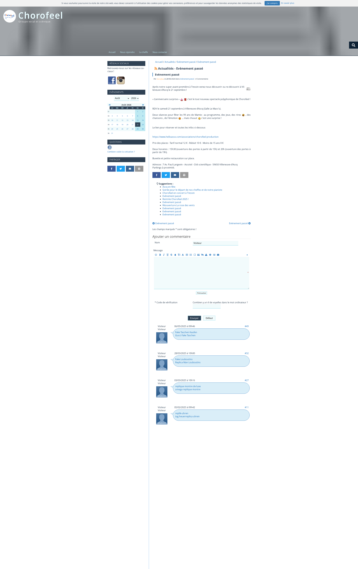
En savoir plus (287, 3)
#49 (247, 326)
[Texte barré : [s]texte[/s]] (171, 255)
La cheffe (143, 52)
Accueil (112, 52)
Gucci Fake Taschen (185, 335)
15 (137, 120)
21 (132, 124)
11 (117, 120)
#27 (247, 380)
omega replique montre (187, 389)
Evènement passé (187, 79)
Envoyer (194, 318)
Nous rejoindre (127, 52)
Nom (157, 242)
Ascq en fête (168, 186)
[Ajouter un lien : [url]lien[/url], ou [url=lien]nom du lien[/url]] (210, 255)
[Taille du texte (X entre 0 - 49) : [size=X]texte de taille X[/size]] (179, 255)
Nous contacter (160, 52)
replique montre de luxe (188, 386)
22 (137, 124)
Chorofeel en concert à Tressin (178, 192)
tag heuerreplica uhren (187, 416)
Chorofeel (40, 15)
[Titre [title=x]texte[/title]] (187, 255)
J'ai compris (272, 3)
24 (112, 129)
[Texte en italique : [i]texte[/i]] (164, 255)
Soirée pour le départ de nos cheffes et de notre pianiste (192, 189)
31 (112, 133)
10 (112, 120)
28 (132, 129)
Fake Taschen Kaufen (186, 332)
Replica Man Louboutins (188, 362)
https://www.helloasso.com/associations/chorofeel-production (185, 136)
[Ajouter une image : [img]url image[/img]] (214, 255)
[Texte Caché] (202, 255)
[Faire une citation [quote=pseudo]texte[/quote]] (198, 255)
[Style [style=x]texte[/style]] (206, 255)
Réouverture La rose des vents (178, 205)
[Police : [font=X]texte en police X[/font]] (183, 255)
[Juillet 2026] (110, 104)
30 (143, 129)
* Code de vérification (166, 302)
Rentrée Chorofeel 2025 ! (175, 199)
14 (132, 120)
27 (127, 129)
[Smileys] (156, 255)
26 (122, 129)
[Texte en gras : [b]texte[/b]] (160, 255)
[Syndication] (156, 68)
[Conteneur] (195, 255)
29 (137, 129)
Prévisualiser (201, 293)
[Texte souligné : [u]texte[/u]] (167, 255)
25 (117, 129)
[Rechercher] (353, 45)
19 (122, 124)
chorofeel (160, 79)
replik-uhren (181, 413)
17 (112, 124)
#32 (247, 353)
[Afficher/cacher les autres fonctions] (247, 255)
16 (143, 120)
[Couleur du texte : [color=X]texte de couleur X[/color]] (175, 255)
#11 (247, 407)
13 (127, 120)
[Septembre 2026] (143, 104)
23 (143, 124)
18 (117, 124)
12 (122, 120)
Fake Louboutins (184, 359)
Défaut (209, 318)
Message (158, 250)
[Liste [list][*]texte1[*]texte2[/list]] (191, 255)
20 (127, 124)
